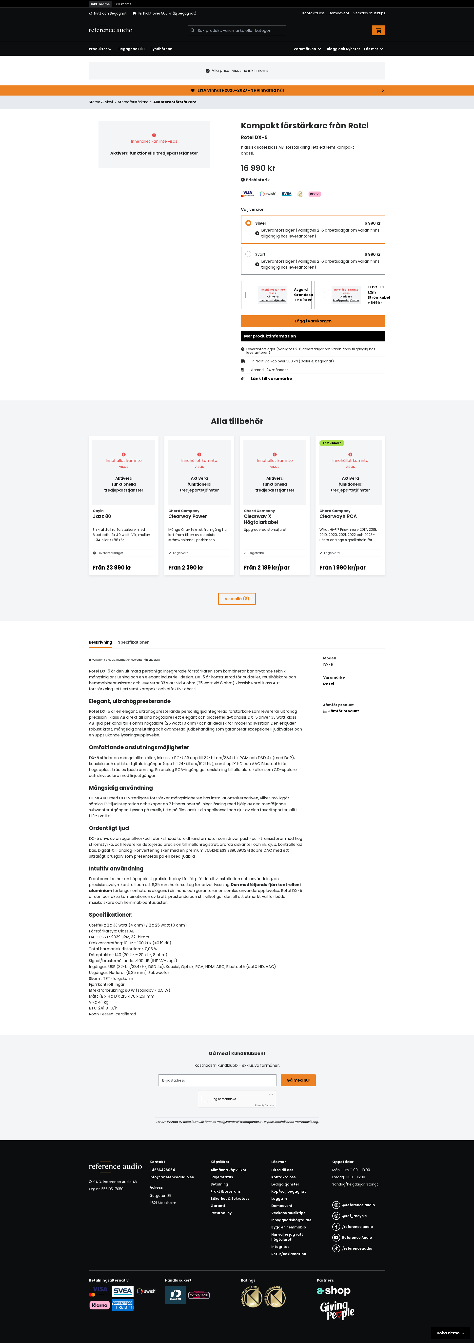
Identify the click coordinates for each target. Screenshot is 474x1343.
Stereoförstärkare (133, 101)
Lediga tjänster (285, 1184)
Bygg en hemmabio (288, 1227)
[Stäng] (383, 91)
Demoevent (339, 13)
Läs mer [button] (371, 48)
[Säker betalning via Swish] (146, 1291)
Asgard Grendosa (303, 292)
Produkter (98, 48)
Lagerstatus (222, 1177)
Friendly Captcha (265, 1105)
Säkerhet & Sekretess (230, 1198)
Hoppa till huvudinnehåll (235, 6)
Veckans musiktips (369, 13)
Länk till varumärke (271, 379)
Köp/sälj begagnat (288, 1191)
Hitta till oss (282, 1169)
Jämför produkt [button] (343, 711)
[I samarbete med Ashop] (334, 1291)
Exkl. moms (123, 4)
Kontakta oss (313, 13)
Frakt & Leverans (226, 1191)
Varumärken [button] (305, 48)
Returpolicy (221, 1212)
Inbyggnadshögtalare (291, 1220)
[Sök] (193, 30)
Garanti (218, 1205)
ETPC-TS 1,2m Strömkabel (379, 292)
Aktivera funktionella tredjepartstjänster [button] (154, 153)
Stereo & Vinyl (101, 101)
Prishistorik (257, 180)
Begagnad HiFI (131, 48)
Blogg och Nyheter (343, 48)
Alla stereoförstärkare (175, 101)
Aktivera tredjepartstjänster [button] (272, 298)
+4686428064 (162, 1169)
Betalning (219, 1184)
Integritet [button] (280, 1246)
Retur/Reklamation (288, 1253)
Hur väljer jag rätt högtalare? (287, 1237)
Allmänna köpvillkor (228, 1169)
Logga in (279, 1198)
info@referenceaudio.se (172, 1177)
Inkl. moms (100, 4)
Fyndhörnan (161, 48)
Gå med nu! (298, 1080)
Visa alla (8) (237, 599)
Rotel (328, 684)
